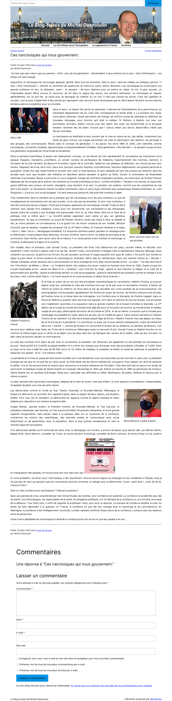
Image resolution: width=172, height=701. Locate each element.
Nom (19, 619)
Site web (20, 645)
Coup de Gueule (43, 65)
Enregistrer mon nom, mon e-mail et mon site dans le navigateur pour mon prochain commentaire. (71, 658)
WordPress (156, 699)
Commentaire (24, 588)
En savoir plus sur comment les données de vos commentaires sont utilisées (111, 685)
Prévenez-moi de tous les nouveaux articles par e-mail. (48, 670)
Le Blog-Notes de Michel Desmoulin (67, 25)
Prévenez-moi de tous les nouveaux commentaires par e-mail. (52, 664)
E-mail (20, 632)
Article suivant (17, 50)
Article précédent (153, 50)
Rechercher (153, 3)
